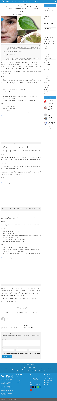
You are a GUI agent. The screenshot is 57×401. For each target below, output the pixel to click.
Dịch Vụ (19, 1)
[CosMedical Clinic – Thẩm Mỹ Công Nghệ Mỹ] (5, 1)
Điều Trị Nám (19, 376)
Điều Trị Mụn (19, 380)
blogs (17, 4)
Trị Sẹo (45, 78)
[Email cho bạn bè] (21, 308)
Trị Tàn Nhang (47, 80)
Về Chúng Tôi (47, 382)
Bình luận (4, 339)
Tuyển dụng (46, 87)
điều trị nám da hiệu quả (18, 314)
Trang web (31, 347)
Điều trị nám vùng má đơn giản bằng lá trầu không (13, 51)
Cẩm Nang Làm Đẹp (49, 378)
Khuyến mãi (35, 1)
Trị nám (46, 74)
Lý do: (6, 55)
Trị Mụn (46, 69)
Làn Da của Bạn (47, 41)
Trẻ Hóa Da (46, 58)
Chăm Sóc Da (47, 14)
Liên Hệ (46, 384)
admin (28, 14)
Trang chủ (14, 1)
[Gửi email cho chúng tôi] (35, 387)
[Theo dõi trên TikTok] (33, 387)
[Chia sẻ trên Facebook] (17, 308)
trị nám (33, 314)
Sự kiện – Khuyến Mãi (49, 46)
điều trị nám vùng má (27, 314)
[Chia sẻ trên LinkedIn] (26, 308)
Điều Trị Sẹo (47, 28)
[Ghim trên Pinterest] (24, 308)
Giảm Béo (46, 30)
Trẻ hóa (46, 56)
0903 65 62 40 (34, 382)
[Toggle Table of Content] (39, 45)
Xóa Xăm (46, 91)
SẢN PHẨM (25, 1)
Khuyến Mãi (47, 376)
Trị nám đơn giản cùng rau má (9, 54)
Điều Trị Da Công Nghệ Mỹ (49, 23)
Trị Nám (46, 76)
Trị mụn (46, 72)
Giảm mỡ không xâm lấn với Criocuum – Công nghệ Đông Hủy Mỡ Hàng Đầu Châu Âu (51, 125)
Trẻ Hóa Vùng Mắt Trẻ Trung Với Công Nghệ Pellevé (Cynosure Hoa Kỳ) (52, 109)
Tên (3, 347)
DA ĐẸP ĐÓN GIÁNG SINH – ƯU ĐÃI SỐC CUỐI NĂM (52, 102)
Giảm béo (46, 33)
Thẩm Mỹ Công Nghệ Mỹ (49, 48)
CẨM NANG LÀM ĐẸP (22, 4)
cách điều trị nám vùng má (36, 312)
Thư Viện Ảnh (47, 52)
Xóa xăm (46, 93)
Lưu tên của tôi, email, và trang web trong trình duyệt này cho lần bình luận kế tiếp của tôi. (22, 353)
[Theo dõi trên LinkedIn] (40, 387)
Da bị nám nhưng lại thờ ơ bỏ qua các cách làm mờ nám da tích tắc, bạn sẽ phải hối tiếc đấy (11, 326)
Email (16, 347)
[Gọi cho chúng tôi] (38, 387)
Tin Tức (45, 54)
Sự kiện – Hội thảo (48, 43)
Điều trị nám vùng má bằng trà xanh (10, 52)
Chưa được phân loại (48, 18)
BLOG (30, 1)
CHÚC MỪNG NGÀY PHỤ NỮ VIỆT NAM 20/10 (51, 119)
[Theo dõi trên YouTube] (31, 390)
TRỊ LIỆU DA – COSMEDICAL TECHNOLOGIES (47, 64)
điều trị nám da (11, 314)
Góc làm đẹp (47, 35)
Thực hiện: (6, 57)
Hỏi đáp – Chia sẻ (48, 37)
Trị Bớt (45, 60)
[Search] (55, 1)
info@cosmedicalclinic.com (35, 384)
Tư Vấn (46, 386)
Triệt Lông (46, 82)
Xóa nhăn (46, 89)
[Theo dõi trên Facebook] (31, 387)
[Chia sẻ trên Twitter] (19, 308)
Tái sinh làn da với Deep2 (51, 114)
